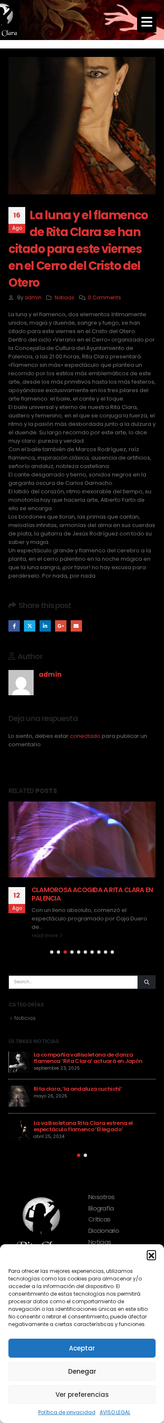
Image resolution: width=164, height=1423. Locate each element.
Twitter (29, 626)
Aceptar (82, 1348)
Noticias (64, 297)
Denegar (82, 1371)
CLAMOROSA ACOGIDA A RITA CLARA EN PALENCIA (92, 894)
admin (33, 297)
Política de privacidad (66, 1412)
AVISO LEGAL (115, 1412)
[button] (151, 1255)
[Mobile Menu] (146, 21)
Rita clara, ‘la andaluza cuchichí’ (78, 1089)
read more (45, 935)
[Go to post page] (82, 839)
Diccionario (103, 1230)
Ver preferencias (82, 1394)
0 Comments (104, 297)
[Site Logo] (17, 20)
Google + (60, 626)
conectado (85, 736)
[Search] (147, 982)
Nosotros (101, 1196)
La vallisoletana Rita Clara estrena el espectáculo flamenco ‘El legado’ (83, 1126)
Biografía (101, 1208)
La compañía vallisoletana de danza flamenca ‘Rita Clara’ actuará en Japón (88, 1058)
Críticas (99, 1219)
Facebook (14, 626)
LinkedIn (45, 626)
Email (76, 626)
